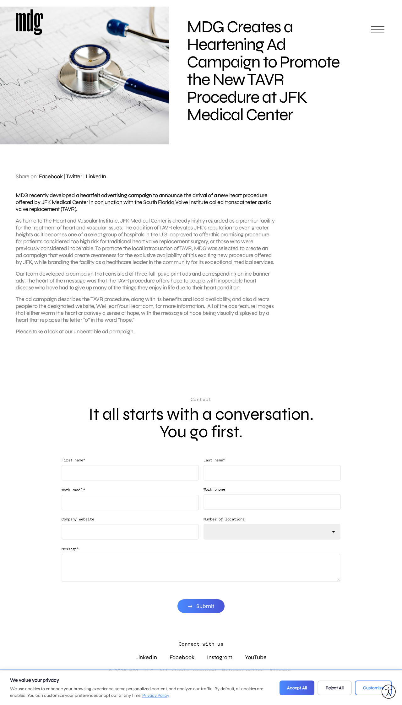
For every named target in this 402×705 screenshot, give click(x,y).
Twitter (74, 176)
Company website (78, 519)
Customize (373, 688)
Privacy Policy (155, 695)
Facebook (50, 176)
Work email (73, 489)
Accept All (297, 688)
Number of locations (224, 519)
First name (73, 460)
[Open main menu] (377, 32)
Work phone (214, 489)
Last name (214, 460)
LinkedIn (96, 176)
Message (70, 549)
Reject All (335, 688)
